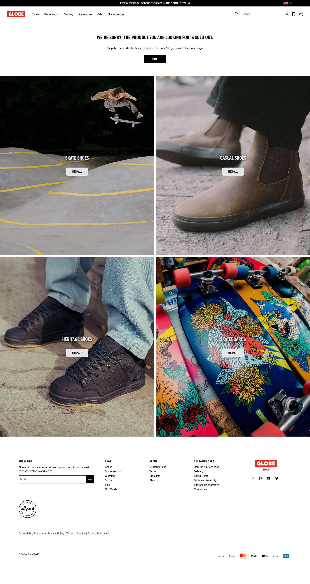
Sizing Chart (201, 475)
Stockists (154, 475)
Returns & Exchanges (206, 466)
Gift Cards (111, 489)
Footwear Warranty (205, 480)
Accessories (85, 14)
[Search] (237, 14)
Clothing (68, 14)
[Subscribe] (90, 479)
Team (152, 471)
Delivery (198, 471)
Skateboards (51, 14)
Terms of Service (76, 533)
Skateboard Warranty (206, 484)
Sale (99, 14)
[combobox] (262, 12)
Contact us (200, 489)
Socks (108, 480)
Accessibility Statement (32, 533)
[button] (287, 14)
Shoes (35, 14)
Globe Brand (27, 554)
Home (155, 59)
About (152, 480)
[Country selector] (295, 3)
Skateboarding (116, 14)
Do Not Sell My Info (99, 533)
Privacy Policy (56, 533)
